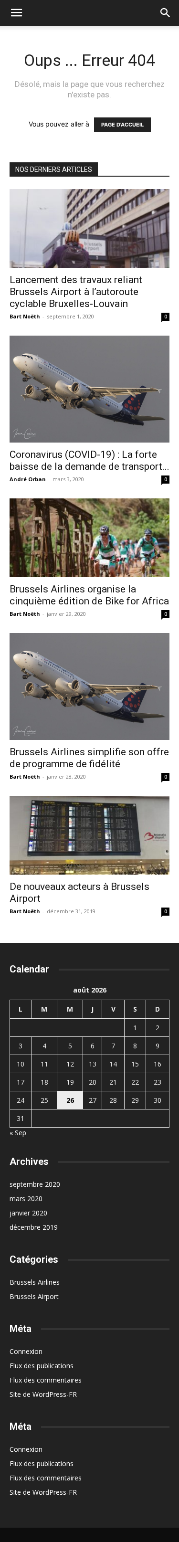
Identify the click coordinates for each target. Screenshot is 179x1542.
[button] (16, 13)
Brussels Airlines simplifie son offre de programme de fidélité (89, 758)
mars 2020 (26, 1198)
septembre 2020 (35, 1184)
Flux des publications (42, 1365)
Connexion (26, 1351)
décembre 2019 (34, 1227)
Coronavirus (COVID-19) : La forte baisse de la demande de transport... (89, 460)
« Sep (18, 1132)
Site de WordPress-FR (43, 1394)
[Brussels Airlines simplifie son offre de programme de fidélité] (89, 686)
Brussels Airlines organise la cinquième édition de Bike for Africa (89, 595)
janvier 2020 (28, 1212)
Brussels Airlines (35, 1282)
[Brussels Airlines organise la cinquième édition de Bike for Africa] (89, 537)
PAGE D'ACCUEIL (122, 124)
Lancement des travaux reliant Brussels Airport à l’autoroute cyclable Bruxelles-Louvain (76, 291)
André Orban (28, 479)
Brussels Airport (34, 1296)
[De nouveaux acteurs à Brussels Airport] (89, 835)
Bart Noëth (25, 316)
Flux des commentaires (46, 1379)
